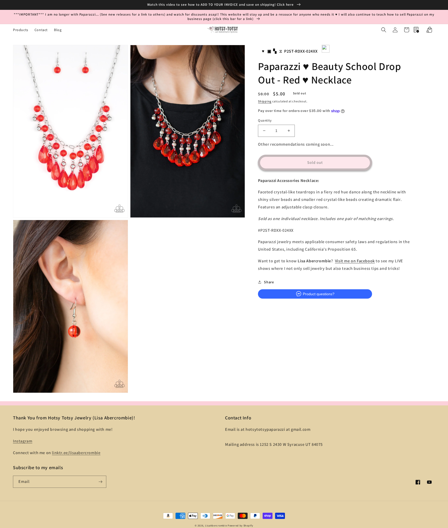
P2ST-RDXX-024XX (300, 51)
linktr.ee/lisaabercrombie (76, 452)
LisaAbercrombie (216, 525)
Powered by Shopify (240, 525)
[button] (383, 30)
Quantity (264, 120)
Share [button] (269, 281)
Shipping (264, 101)
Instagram (22, 441)
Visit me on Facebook (355, 261)
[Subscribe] (100, 482)
